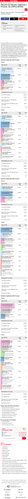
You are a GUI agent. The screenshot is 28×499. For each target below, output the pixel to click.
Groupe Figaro (24, 482)
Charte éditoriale (16, 480)
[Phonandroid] (20, 497)
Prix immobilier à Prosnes (8, 424)
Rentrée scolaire (5, 453)
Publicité (21, 480)
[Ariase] (7, 497)
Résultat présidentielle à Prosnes (9, 410)
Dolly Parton (5, 447)
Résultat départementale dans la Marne (11, 409)
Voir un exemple (22, 432)
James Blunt (5, 448)
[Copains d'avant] (7, 495)
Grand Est (18, 3)
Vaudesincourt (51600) (5, 13)
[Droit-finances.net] (20, 492)
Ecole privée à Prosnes (7, 423)
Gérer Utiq (12, 482)
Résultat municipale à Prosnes (9, 415)
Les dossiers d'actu (7, 435)
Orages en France (6, 450)
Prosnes (16, 29)
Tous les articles (6, 481)
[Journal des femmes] (7, 489)
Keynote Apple (5, 455)
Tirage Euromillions (6, 458)
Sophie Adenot (5, 452)
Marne (22, 3)
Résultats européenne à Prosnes (9, 414)
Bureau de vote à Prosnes (7, 407)
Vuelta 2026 (4, 456)
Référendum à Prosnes (7, 417)
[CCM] (20, 489)
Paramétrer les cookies (5, 482)
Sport (4, 434)
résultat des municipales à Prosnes (10, 55)
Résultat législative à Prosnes (8, 412)
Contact (24, 480)
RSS (10, 481)
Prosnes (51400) (5, 421)
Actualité (5, 432)
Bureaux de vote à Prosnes (20, 28)
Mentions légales (18, 482)
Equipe (11, 480)
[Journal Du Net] (7, 492)
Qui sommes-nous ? (5, 480)
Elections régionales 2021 (8, 3)
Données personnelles (21, 481)
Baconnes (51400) (10, 12)
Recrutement (14, 481)
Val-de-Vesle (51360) (19, 12)
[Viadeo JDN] (20, 495)
